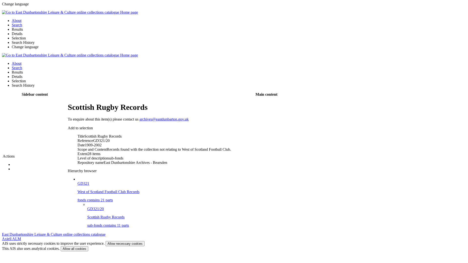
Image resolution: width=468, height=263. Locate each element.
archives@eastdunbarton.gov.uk (164, 119)
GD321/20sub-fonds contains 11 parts (108, 217)
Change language (25, 47)
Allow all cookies (74, 249)
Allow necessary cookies (125, 243)
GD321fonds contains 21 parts (108, 191)
